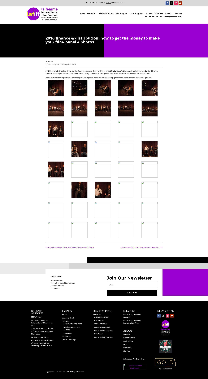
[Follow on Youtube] (180, 3)
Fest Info (91, 14)
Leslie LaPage (128, 341)
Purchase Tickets (57, 280)
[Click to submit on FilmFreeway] (134, 369)
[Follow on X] (171, 3)
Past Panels (71, 64)
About (168, 14)
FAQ (124, 344)
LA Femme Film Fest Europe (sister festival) (163, 17)
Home (82, 14)
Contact (178, 14)
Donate (149, 14)
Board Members (129, 338)
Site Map (126, 351)
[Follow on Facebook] (167, 3)
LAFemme (51, 64)
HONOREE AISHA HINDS (39, 337)
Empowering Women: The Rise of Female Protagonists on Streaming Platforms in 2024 (42, 343)
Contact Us (127, 348)
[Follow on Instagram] (176, 3)
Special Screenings (69, 340)
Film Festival (97, 315)
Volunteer (158, 14)
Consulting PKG (136, 14)
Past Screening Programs (103, 330)
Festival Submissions (101, 317)
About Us (126, 334)
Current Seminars (57, 286)
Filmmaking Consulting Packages (63, 283)
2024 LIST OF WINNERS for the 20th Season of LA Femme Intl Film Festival (42, 331)
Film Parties (55, 288)
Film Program (121, 14)
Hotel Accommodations (102, 327)
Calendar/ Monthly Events (73, 324)
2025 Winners (36, 317)
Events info (66, 321)
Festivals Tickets (106, 14)
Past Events (68, 333)
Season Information (101, 324)
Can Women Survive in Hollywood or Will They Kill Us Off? (42, 322)
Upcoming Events (68, 318)
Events (64, 315)
